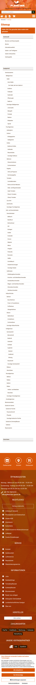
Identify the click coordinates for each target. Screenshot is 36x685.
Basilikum (9, 219)
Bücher (7, 44)
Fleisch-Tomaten (10, 194)
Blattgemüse (9, 75)
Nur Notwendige (18, 675)
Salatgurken (9, 139)
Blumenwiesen (10, 591)
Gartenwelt (6, 37)
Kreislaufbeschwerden (12, 280)
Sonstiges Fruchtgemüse (12, 207)
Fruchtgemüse (9, 127)
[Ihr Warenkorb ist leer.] (14, 16)
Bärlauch (8, 216)
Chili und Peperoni (11, 171)
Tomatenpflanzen (11, 584)
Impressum (9, 522)
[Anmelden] (6, 16)
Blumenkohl (9, 335)
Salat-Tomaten (10, 191)
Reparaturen (9, 560)
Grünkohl (8, 341)
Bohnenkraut (9, 223)
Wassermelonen (10, 162)
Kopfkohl (8, 348)
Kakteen (7, 424)
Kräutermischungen (11, 264)
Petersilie (8, 252)
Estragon (8, 229)
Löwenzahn (9, 107)
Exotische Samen (9, 405)
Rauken (8, 117)
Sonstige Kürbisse (11, 155)
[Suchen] (33, 12)
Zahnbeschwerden (11, 290)
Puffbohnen (9, 306)
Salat (7, 79)
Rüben (7, 386)
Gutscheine (6, 439)
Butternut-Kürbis (10, 146)
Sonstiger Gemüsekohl (12, 364)
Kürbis (7, 143)
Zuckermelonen (10, 165)
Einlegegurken (10, 136)
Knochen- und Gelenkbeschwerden (15, 277)
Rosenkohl (9, 360)
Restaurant (29, 465)
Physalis (8, 415)
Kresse (8, 239)
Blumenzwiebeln (9, 402)
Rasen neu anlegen (11, 595)
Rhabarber (9, 120)
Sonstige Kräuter (10, 268)
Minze (8, 245)
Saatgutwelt (6, 68)
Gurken (8, 133)
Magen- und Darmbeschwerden (14, 284)
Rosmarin (9, 255)
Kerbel (8, 232)
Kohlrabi (8, 344)
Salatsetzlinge (10, 580)
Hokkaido (9, 149)
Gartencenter (7, 465)
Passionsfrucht (10, 412)
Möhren (8, 376)
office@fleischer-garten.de (10, 494)
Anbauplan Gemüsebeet (13, 599)
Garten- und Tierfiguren (11, 50)
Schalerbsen (9, 319)
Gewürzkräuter (9, 213)
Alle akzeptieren (18, 670)
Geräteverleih (9, 553)
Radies (7, 380)
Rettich (7, 383)
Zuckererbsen (10, 322)
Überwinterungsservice (12, 564)
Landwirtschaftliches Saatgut (15, 602)
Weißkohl (9, 354)
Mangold (8, 111)
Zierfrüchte (9, 203)
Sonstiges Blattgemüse (12, 104)
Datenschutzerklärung (13, 683)
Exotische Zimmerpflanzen (12, 421)
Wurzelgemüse (9, 373)
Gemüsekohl (9, 332)
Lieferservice (9, 557)
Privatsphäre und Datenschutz (15, 515)
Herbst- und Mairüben (12, 389)
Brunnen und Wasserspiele (12, 41)
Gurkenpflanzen (10, 587)
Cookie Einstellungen (12, 537)
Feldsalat (8, 91)
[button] (18, 618)
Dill (7, 226)
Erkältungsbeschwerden (12, 274)
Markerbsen (9, 316)
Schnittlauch (9, 261)
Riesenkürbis (9, 152)
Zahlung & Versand (11, 511)
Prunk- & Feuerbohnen (12, 303)
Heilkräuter (8, 271)
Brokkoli (8, 338)
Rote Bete (9, 392)
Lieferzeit (8, 533)
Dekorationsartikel (10, 47)
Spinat (8, 123)
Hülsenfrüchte (9, 293)
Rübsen (8, 367)
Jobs (7, 576)
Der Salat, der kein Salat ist (13, 85)
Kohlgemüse (8, 328)
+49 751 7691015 (9, 492)
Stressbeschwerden (11, 287)
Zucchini (8, 200)
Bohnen (8, 296)
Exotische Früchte (10, 408)
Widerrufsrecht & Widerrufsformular (16, 530)
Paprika (8, 168)
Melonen (8, 159)
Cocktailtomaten (10, 181)
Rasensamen (8, 428)
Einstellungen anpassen (19, 680)
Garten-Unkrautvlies (10, 53)
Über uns (8, 606)
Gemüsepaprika (10, 175)
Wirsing (8, 357)
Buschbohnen (10, 300)
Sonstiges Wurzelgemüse (12, 396)
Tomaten (8, 178)
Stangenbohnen (10, 309)
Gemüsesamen (9, 72)
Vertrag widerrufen (18, 506)
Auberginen (9, 130)
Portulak (8, 114)
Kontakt (7, 549)
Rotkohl (8, 351)
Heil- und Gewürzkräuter (11, 210)
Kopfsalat (9, 95)
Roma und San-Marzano (12, 184)
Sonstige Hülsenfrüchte (12, 325)
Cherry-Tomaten (10, 197)
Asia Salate (9, 82)
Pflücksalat (9, 98)
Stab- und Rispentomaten (13, 187)
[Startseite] (2, 16)
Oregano (8, 248)
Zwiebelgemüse (9, 399)
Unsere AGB (9, 518)
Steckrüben (9, 370)
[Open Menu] (34, 16)
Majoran (8, 242)
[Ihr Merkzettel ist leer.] (10, 16)
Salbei (8, 258)
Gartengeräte (8, 57)
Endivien (8, 88)
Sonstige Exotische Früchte (13, 418)
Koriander (9, 236)
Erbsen (7, 312)
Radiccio (8, 101)
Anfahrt (18, 465)
